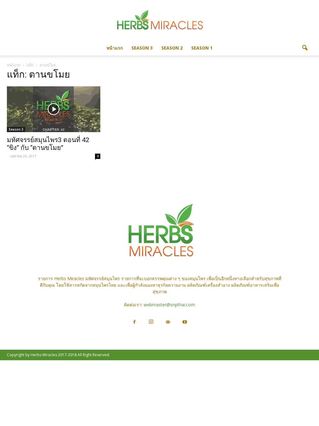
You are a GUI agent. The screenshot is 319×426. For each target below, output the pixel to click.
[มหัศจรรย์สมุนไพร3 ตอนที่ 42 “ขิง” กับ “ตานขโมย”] (53, 109)
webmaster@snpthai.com (169, 305)
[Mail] (168, 322)
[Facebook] (134, 322)
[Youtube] (185, 322)
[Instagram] (151, 322)
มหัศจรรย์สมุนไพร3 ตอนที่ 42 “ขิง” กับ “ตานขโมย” (48, 143)
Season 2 (172, 48)
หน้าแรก (115, 48)
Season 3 (142, 48)
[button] (304, 48)
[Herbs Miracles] (159, 21)
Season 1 (201, 48)
